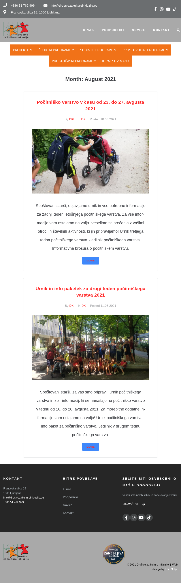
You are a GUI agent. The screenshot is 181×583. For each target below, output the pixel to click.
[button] (134, 504)
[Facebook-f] (155, 9)
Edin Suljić (171, 569)
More (91, 260)
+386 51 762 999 (13, 502)
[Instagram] (162, 9)
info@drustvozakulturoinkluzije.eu (23, 497)
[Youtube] (168, 9)
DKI (71, 119)
